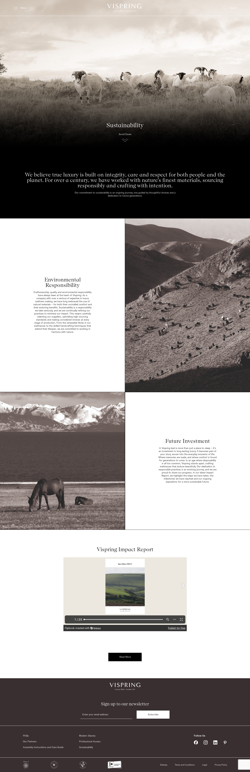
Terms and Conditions (185, 765)
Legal (204, 765)
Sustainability (86, 747)
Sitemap (163, 765)
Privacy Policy (221, 765)
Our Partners (30, 741)
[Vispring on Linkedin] (215, 742)
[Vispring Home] (124, 7)
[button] (125, 138)
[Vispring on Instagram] (206, 742)
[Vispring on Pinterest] (225, 742)
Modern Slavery (87, 735)
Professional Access (90, 741)
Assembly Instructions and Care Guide (43, 747)
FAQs (26, 735)
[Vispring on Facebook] (196, 742)
